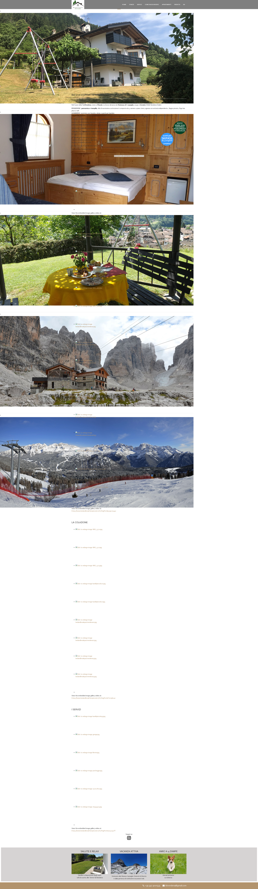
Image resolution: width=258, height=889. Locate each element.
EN (184, 4)
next (5, 101)
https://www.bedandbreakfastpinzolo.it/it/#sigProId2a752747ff (93, 831)
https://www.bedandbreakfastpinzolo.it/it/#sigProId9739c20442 (94, 511)
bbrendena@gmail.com (175, 885)
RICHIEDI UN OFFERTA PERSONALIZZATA (129, 156)
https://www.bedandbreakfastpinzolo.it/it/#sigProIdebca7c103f (93, 215)
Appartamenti (166, 4)
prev (1, 101)
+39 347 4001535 (152, 885)
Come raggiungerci (152, 4)
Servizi (139, 4)
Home (124, 4)
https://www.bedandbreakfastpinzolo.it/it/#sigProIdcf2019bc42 (93, 698)
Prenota (177, 4)
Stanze (131, 4)
